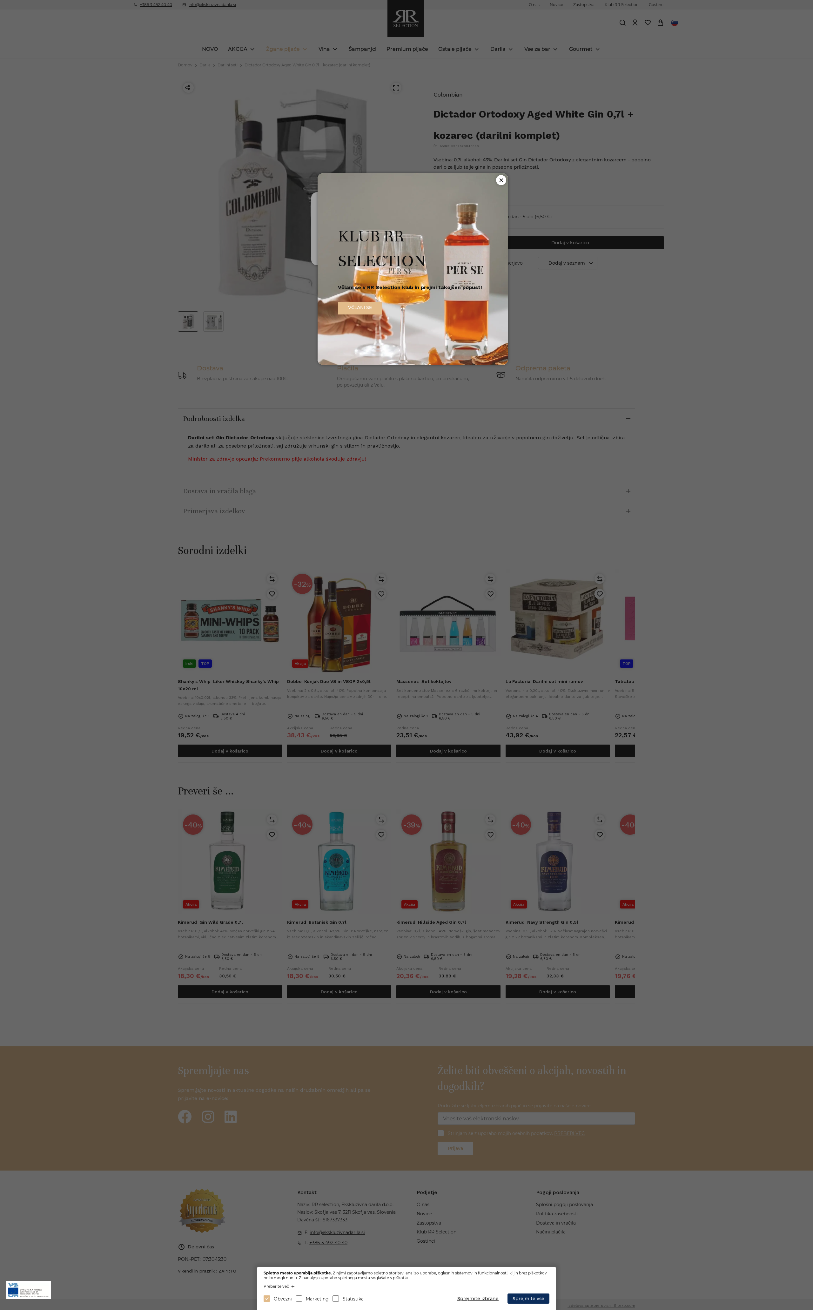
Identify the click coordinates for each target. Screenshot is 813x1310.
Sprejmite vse (528, 1298)
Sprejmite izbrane (478, 1298)
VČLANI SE (360, 307)
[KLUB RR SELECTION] (413, 363)
